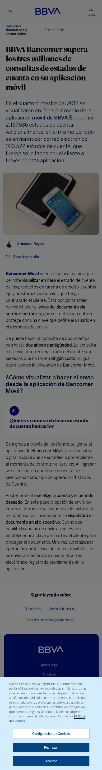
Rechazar (51, 747)
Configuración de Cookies (51, 733)
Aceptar (51, 761)
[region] (51, 723)
